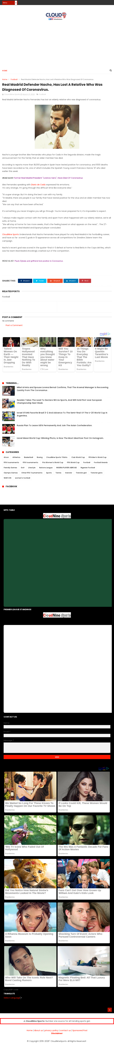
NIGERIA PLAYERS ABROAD (66, 467)
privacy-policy (51, 1030)
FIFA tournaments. (31, 462)
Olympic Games (11, 473)
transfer (68, 473)
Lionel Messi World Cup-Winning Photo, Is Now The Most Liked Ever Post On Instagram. (60, 438)
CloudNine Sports (10, 234)
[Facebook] (100, 1)
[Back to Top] (110, 1010)
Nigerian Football (88, 467)
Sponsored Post (79, 1030)
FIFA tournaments (11, 462)
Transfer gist (81, 473)
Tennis (58, 473)
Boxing (40, 457)
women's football (22, 478)
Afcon (6, 457)
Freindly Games (10, 467)
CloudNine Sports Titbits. (57, 457)
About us (38, 1030)
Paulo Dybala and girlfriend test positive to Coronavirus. (39, 261)
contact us (65, 1030)
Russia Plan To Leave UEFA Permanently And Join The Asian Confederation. (54, 425)
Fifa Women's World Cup (52, 462)
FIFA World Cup (73, 462)
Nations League (46, 467)
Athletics (16, 457)
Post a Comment (14, 325)
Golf (22, 467)
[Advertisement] (57, 43)
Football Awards (101, 462)
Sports (49, 473)
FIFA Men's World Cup (97, 457)
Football (14, 79)
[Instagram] (105, 1)
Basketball (28, 457)
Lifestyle (31, 467)
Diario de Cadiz (38, 184)
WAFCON (7, 478)
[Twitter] (110, 1)
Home (4, 70)
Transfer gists (96, 473)
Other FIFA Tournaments (31, 473)
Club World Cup (78, 457)
